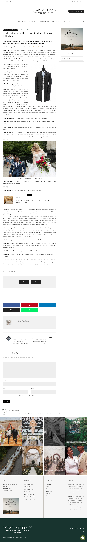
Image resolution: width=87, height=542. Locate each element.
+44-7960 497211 (8, 491)
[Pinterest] (75, 1)
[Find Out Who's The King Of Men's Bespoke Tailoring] (43, 83)
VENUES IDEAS (25, 21)
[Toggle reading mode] (80, 21)
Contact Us (27, 492)
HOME (19, 21)
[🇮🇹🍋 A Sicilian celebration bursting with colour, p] (11, 431)
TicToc (48, 496)
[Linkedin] (80, 1)
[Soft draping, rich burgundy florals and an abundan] (11, 460)
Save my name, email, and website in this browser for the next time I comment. (22, 395)
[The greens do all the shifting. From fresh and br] (33, 431)
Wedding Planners (29, 489)
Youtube (48, 493)
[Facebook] (70, 1)
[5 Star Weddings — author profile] (8, 322)
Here (79, 509)
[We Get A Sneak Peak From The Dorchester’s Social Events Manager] (8, 200)
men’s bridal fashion (36, 47)
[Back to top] (83, 531)
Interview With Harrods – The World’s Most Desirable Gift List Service (20, 340)
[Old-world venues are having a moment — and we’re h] (33, 460)
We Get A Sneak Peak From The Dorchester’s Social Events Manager (34, 201)
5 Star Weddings (23, 321)
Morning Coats (11, 271)
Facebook (48, 484)
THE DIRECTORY (56, 21)
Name (4, 380)
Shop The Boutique (29, 499)
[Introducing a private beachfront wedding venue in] (54, 460)
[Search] (83, 1)
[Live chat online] (82, 537)
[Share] (11, 305)
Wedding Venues (28, 487)
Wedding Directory (29, 484)
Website (32, 388)
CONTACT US (66, 21)
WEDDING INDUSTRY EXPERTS (10, 29)
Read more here (77, 493)
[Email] (11, 310)
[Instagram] (72, 1)
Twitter (48, 486)
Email (4, 388)
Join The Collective (29, 494)
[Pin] (29, 305)
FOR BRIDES (34, 21)
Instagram (49, 491)
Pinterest (48, 489)
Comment (5, 361)
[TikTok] (77, 1)
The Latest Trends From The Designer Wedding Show (39, 340)
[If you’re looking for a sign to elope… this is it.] (54, 431)
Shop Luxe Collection (30, 497)
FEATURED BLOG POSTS (8, 197)
